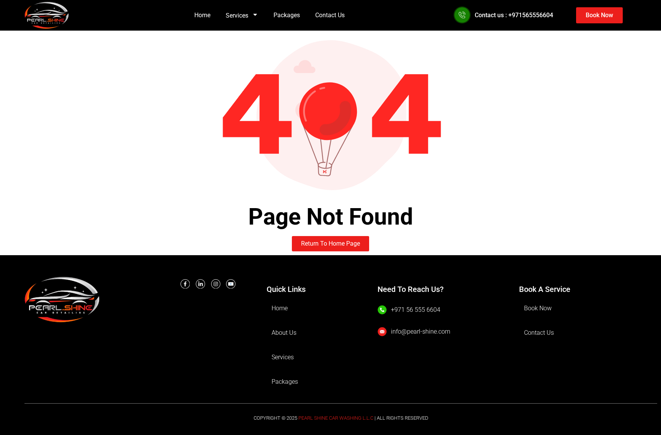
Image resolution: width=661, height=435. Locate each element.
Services (237, 15)
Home (202, 15)
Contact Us (330, 15)
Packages (287, 15)
